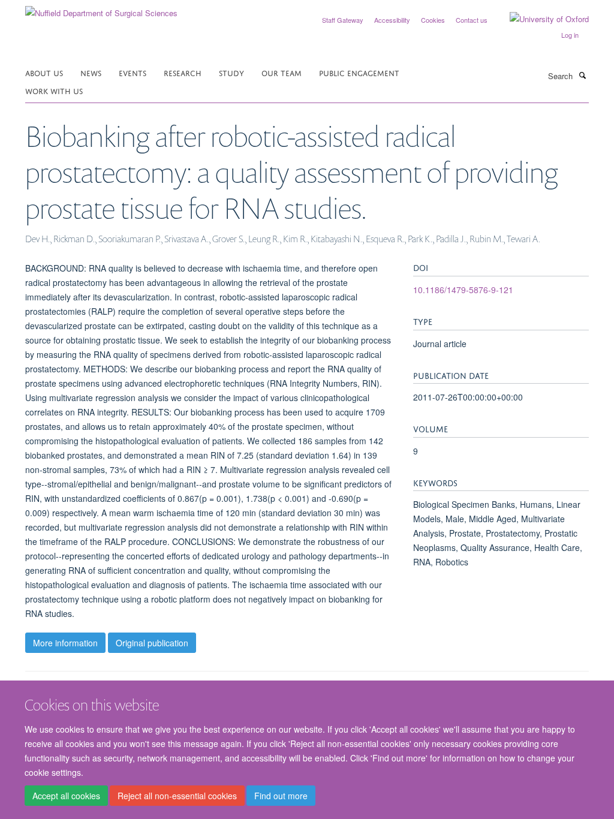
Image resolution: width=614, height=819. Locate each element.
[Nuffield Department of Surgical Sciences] (101, 8)
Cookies (433, 20)
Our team (281, 72)
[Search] (582, 75)
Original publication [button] (152, 643)
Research (182, 72)
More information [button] (65, 643)
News (90, 72)
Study (231, 72)
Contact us (471, 20)
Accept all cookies (66, 796)
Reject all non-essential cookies (177, 796)
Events (132, 72)
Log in (570, 35)
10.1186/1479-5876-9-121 (463, 290)
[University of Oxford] (540, 19)
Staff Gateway (342, 20)
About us (44, 72)
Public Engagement (359, 72)
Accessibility (392, 20)
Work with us (54, 90)
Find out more (281, 796)
